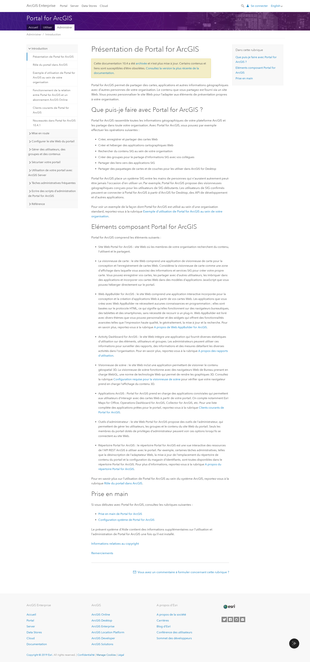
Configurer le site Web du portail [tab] (53, 141)
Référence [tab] (38, 204)
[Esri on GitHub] (236, 619)
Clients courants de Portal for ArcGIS (51, 110)
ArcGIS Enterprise (102, 626)
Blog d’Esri (164, 626)
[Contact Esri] (242, 619)
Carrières (163, 620)
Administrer (64, 27)
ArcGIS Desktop (101, 620)
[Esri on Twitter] (224, 619)
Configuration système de (126, 519)
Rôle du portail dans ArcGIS (50, 64)
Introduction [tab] (40, 48)
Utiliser (47, 27)
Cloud (104, 6)
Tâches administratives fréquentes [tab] (54, 183)
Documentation (37, 644)
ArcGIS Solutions (102, 644)
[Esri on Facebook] (230, 619)
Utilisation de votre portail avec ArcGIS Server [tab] (50, 173)
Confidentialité (86, 654)
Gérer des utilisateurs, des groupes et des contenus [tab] (46, 152)
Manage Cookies (106, 654)
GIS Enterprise (41, 5)
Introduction (53, 34)
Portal (63, 6)
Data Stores (89, 6)
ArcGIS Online (100, 614)
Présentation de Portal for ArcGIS (53, 56)
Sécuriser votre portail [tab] (46, 162)
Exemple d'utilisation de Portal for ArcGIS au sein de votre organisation (54, 77)
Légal (121, 654)
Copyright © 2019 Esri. (40, 654)
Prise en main (244, 78)
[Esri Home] (229, 606)
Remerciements (102, 553)
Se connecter (259, 6)
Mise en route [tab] (40, 133)
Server (74, 6)
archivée (141, 63)
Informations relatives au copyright (115, 543)
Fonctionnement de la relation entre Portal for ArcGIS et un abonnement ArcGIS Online (52, 95)
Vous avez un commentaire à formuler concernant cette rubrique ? (183, 572)
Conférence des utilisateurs (174, 632)
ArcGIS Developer (103, 638)
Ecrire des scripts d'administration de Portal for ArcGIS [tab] (52, 193)
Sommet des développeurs (174, 638)
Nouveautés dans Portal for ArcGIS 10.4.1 (54, 123)
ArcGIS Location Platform (107, 632)
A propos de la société (171, 614)
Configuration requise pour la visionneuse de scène (146, 379)
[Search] (243, 5)
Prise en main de (120, 514)
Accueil (33, 27)
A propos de (180, 327)
